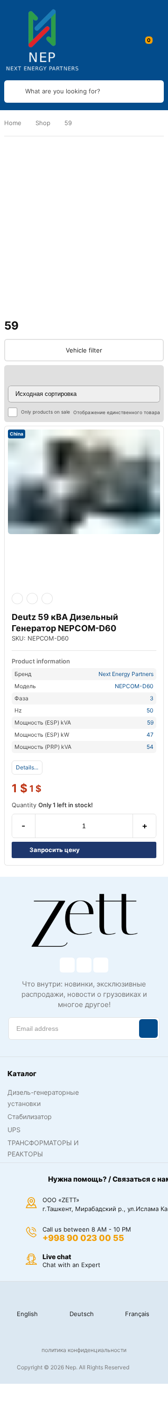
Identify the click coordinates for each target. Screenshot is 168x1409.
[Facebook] (67, 965)
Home (12, 123)
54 (150, 746)
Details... (27, 767)
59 (150, 722)
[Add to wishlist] (32, 598)
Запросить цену (54, 849)
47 (150, 734)
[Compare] (47, 598)
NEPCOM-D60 (134, 686)
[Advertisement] (84, 228)
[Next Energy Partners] (42, 40)
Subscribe (148, 1028)
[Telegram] (100, 965)
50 (150, 710)
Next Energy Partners (126, 673)
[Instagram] (84, 965)
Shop (42, 123)
